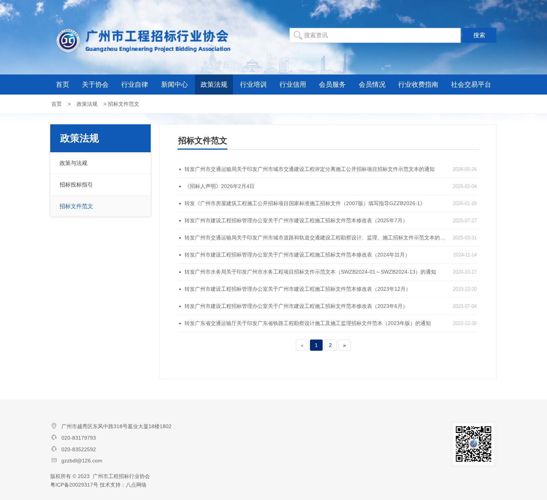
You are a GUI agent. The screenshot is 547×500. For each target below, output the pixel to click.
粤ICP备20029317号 (74, 485)
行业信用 (292, 84)
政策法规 (214, 84)
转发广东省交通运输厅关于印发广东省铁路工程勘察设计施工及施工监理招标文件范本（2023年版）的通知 (308, 323)
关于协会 (95, 84)
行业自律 (134, 84)
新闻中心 (174, 84)
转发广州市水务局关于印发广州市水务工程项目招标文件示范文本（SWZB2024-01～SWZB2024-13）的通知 (310, 272)
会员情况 (372, 84)
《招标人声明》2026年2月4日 (220, 186)
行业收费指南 (418, 84)
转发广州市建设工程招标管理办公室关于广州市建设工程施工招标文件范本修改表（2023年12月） (298, 289)
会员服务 (332, 84)
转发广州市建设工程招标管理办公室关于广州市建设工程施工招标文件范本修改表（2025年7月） (296, 220)
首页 (62, 84)
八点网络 (136, 485)
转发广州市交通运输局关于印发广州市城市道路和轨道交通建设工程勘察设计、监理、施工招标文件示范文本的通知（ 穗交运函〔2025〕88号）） (317, 238)
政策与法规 (73, 163)
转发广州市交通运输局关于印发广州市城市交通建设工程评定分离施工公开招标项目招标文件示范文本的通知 (310, 169)
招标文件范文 (76, 206)
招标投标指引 (76, 184)
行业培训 (253, 84)
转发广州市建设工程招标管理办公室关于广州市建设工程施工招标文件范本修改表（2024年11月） (297, 255)
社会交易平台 (471, 84)
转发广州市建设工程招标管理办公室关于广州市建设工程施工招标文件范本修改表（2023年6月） (296, 306)
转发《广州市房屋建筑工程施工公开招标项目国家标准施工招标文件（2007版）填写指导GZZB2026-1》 (305, 203)
